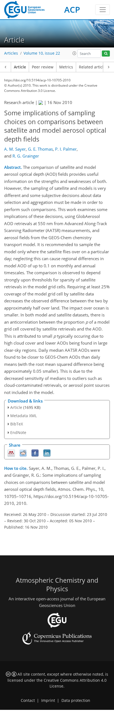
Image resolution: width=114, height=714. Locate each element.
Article (20, 67)
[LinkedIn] (47, 452)
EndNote (18, 432)
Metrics (66, 67)
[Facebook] (35, 452)
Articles (11, 53)
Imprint (48, 700)
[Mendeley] (11, 452)
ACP (72, 9)
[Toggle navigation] (102, 9)
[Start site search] (106, 53)
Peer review (42, 67)
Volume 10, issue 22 (42, 53)
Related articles (93, 67)
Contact (28, 700)
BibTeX (16, 424)
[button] (74, 53)
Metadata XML (23, 415)
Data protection (75, 700)
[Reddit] (23, 452)
